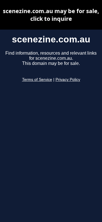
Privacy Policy (68, 79)
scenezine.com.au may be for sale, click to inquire (51, 14)
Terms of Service (37, 79)
